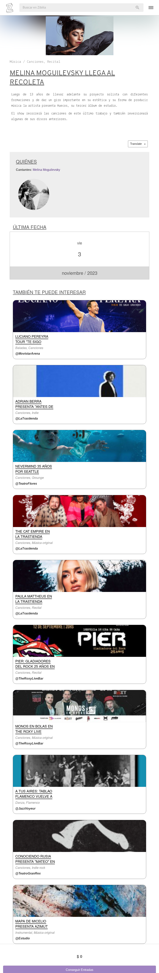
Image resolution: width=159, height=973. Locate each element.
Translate (137, 143)
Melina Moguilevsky (46, 169)
